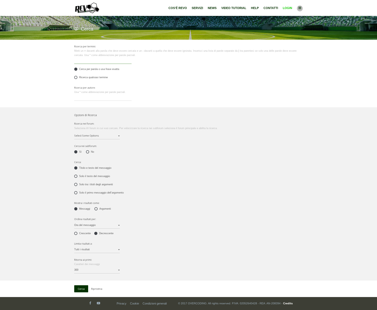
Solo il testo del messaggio (94, 176)
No (92, 151)
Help (255, 8)
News (212, 8)
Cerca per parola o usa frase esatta (99, 69)
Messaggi (84, 208)
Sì (80, 151)
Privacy (121, 303)
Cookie (134, 303)
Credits (288, 303)
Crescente (85, 233)
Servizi (197, 8)
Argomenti (105, 208)
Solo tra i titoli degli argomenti (96, 184)
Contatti (271, 8)
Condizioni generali (155, 303)
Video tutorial (233, 8)
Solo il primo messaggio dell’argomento (101, 192)
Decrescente (106, 233)
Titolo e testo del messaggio (95, 167)
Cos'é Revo (177, 8)
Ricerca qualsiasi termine (93, 77)
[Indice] (87, 8)
